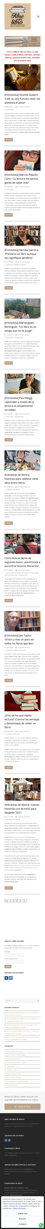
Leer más (9, 140)
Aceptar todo (22, 1213)
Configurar (22, 1224)
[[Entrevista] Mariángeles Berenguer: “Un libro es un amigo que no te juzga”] (22, 308)
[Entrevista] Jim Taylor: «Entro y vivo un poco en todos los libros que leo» (19, 639)
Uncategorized (18, 337)
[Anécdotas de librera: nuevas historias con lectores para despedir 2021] (22, 789)
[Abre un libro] (17, 16)
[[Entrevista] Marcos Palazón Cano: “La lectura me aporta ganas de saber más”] (22, 160)
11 (22, 901)
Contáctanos (28, 1169)
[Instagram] (11, 978)
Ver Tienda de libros (22, 1106)
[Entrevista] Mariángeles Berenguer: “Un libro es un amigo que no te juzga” (20, 326)
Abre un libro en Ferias (14, 573)
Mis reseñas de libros (14, 1078)
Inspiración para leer (10, 575)
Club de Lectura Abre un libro (16, 1062)
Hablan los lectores (20, 265)
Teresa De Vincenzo (23, 107)
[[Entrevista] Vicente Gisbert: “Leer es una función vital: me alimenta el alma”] (22, 77)
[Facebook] (6, 978)
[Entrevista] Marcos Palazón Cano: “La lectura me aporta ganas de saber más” (21, 178)
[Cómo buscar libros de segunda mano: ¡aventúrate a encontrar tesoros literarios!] (22, 544)
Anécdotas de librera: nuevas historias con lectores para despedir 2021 (21, 808)
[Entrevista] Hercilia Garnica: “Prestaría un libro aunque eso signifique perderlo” (21, 254)
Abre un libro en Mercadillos (30, 573)
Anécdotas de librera (13, 489)
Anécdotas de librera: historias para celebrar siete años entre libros (21, 478)
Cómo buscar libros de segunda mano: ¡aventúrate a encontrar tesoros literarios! (22, 562)
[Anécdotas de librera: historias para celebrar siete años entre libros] (22, 460)
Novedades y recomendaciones (17, 1081)
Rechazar (22, 1219)
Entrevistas (10, 109)
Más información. (16, 1195)
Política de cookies (19, 1208)
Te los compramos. (10, 1155)
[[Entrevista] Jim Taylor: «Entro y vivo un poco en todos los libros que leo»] (22, 621)
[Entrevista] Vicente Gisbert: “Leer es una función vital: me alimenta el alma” (22, 98)
